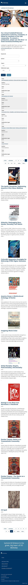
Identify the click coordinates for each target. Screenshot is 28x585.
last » (24, 163)
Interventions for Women (7, 96)
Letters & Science (7, 8)
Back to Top (24, 583)
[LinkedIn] (4, 555)
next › (20, 163)
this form (21, 40)
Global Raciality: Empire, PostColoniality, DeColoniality (11, 366)
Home (3, 557)
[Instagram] (7, 555)
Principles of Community (7, 568)
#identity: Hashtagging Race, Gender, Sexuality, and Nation (11, 223)
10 (6, 163)
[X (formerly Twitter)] (2, 555)
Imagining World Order (9, 331)
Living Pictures (5, 143)
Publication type (5, 68)
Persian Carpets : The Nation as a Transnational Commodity (13, 477)
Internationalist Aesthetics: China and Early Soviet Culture (14, 80)
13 (15, 163)
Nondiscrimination (5, 577)
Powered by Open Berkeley (6, 574)
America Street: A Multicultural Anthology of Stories (12, 297)
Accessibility (3, 576)
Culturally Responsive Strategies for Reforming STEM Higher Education (13, 260)
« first (5, 161)
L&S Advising (4, 566)
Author (2, 58)
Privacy (2, 579)
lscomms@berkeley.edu (14, 41)
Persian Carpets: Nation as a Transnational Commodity (11, 440)
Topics (2, 63)
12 (12, 163)
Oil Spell (4, 510)
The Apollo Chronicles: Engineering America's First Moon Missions (13, 187)
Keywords (3, 53)
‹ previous (11, 161)
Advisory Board (5, 563)
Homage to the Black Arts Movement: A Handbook (10, 403)
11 (9, 163)
